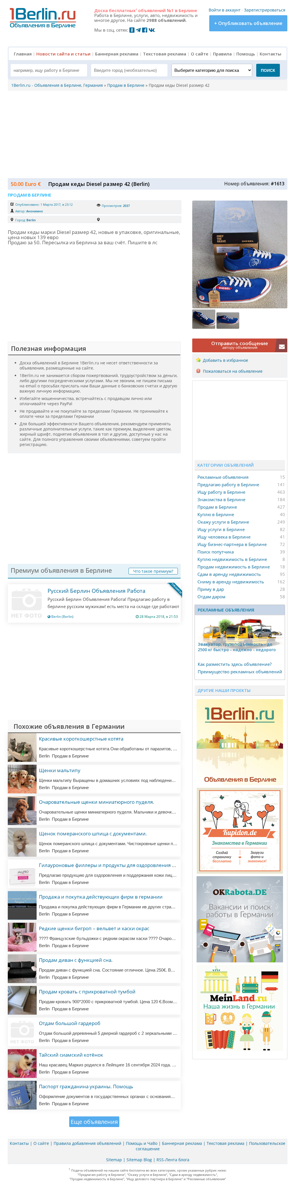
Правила (222, 54)
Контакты (270, 54)
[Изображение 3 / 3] (228, 327)
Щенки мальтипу (59, 770)
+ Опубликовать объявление (248, 23)
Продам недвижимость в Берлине (233, 567)
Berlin (31, 220)
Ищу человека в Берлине (223, 537)
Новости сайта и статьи (63, 54)
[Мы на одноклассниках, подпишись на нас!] (132, 30)
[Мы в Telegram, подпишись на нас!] (138, 30)
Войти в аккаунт (225, 10)
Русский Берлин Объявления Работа (97, 591)
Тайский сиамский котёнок (71, 1054)
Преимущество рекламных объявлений (240, 671)
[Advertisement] (146, 134)
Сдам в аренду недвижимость (229, 574)
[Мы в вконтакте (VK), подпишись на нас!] (151, 30)
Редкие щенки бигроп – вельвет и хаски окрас (94, 928)
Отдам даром (211, 596)
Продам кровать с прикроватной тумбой (87, 991)
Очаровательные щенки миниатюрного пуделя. (96, 802)
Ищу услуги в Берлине (221, 529)
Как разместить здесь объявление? (235, 664)
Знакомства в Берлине (221, 499)
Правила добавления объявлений (87, 1143)
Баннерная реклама (116, 54)
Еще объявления (94, 1122)
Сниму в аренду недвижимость (230, 581)
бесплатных (123, 10)
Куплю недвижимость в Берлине (232, 559)
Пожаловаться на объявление (233, 371)
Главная (23, 54)
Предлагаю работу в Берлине (228, 484)
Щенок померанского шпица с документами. (93, 833)
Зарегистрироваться (264, 10)
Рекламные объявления (222, 477)
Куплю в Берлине (215, 514)
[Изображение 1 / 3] (239, 306)
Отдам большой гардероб (69, 1023)
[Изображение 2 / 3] (204, 327)
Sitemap (114, 1159)
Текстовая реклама (164, 54)
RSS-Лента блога (173, 1159)
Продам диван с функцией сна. (76, 960)
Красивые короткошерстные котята (81, 738)
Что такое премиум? (153, 571)
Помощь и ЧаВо (141, 1143)
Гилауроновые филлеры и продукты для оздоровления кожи (111, 865)
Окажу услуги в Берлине (223, 522)
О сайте (199, 54)
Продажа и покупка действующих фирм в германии (101, 896)
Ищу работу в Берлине (221, 492)
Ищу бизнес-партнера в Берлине (232, 544)
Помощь (245, 54)
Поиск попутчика (215, 552)
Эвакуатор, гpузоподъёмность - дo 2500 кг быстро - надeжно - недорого (237, 646)
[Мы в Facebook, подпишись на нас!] (144, 30)
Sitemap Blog (139, 1159)
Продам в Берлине (217, 507)
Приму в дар (210, 589)
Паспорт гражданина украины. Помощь (86, 1086)
